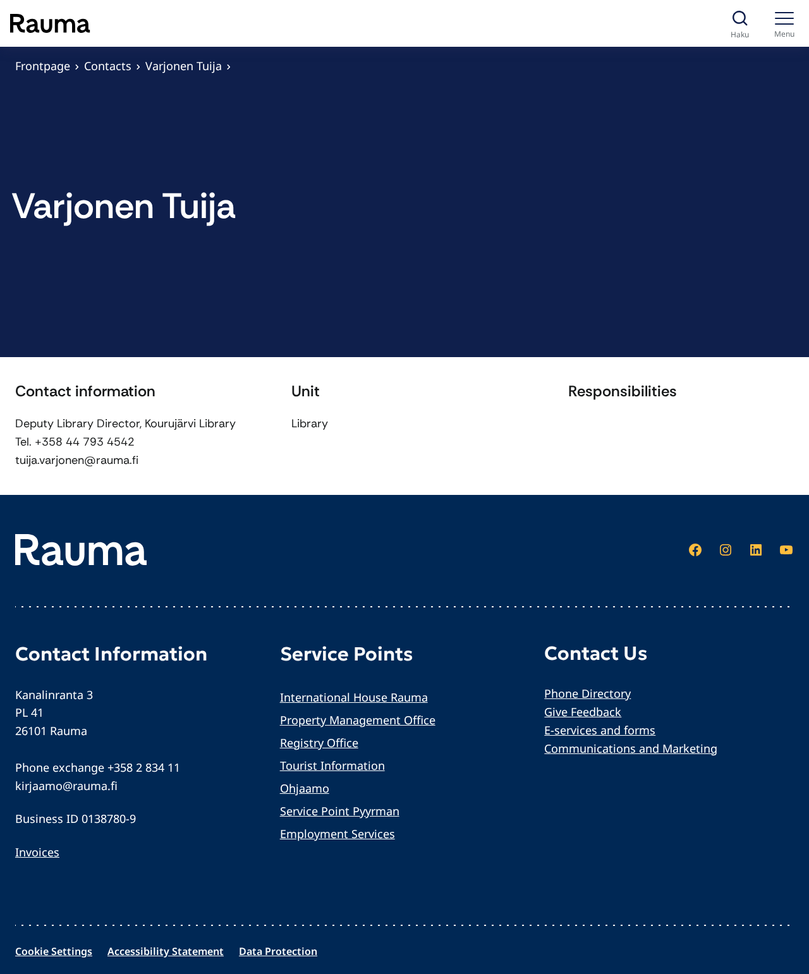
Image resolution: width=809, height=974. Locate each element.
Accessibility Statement (165, 951)
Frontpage (42, 65)
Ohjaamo (304, 788)
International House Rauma (354, 697)
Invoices (37, 852)
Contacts (107, 65)
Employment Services (337, 833)
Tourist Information (332, 765)
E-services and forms (599, 730)
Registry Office (319, 742)
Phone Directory (587, 693)
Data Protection (278, 951)
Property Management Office (357, 719)
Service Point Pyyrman (339, 811)
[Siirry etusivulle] (50, 23)
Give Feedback (582, 711)
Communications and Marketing (630, 748)
